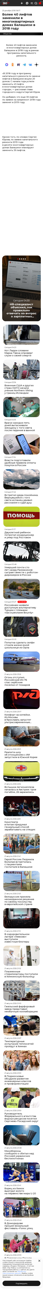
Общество (7, 34)
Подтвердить (21, 1284)
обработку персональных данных (14, 1272)
